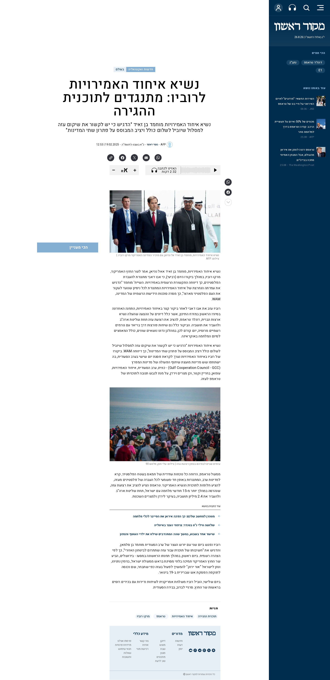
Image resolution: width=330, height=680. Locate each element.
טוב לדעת (160, 661)
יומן (181, 649)
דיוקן (162, 641)
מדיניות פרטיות (123, 645)
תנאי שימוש (124, 649)
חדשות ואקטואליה (140, 69)
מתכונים (161, 657)
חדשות (179, 641)
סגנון (162, 653)
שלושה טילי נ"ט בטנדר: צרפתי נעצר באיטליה (184, 525)
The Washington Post (301, 165)
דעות (180, 645)
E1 (320, 70)
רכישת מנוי (142, 649)
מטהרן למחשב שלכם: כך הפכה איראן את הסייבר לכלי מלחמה (174, 516)
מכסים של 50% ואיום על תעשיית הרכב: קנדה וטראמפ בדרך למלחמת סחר (294, 127)
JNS (311, 109)
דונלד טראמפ (313, 62)
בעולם (120, 69)
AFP (311, 137)
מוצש (162, 645)
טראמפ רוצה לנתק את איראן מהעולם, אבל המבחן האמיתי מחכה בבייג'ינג (297, 155)
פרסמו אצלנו (124, 641)
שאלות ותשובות (126, 655)
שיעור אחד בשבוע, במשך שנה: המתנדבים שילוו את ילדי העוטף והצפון (167, 534)
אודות (145, 645)
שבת (162, 649)
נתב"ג (293, 62)
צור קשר (143, 641)
